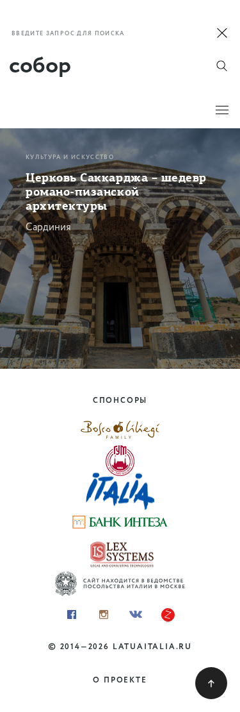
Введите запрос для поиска (68, 34)
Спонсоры (120, 400)
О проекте (120, 680)
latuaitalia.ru (152, 646)
